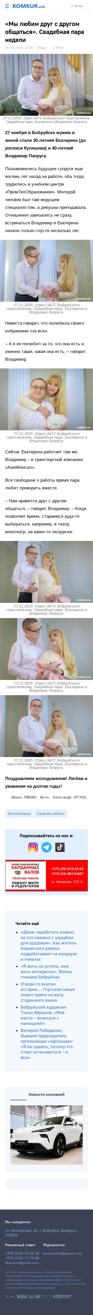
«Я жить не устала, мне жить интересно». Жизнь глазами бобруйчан (46, 972)
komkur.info (52, 1280)
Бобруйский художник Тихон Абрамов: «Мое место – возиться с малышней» (44, 1015)
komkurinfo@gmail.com (62, 1253)
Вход (78, 6)
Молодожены (19, 813)
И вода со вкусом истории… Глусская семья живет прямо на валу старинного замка (48, 992)
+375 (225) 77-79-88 (22, 1258)
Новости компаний (47, 1094)
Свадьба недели (51, 813)
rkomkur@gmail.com (22, 1263)
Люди (42, 47)
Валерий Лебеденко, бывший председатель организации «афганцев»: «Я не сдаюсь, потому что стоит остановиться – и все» (47, 1044)
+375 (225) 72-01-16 (22, 1253)
